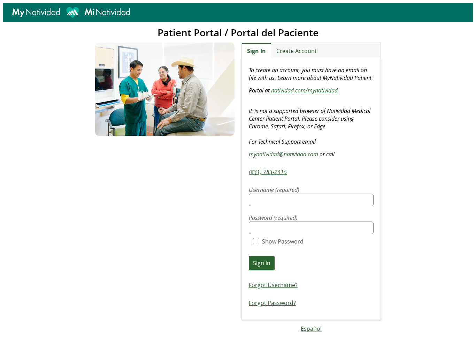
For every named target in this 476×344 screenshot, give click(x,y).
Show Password (283, 241)
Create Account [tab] (296, 51)
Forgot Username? (273, 285)
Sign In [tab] (256, 51)
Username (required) (274, 190)
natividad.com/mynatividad (304, 90)
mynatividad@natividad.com (283, 154)
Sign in (261, 263)
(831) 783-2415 (268, 172)
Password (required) (273, 218)
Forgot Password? (272, 303)
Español (311, 328)
